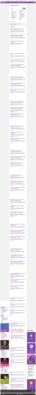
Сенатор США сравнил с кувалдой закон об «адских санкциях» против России (17, 182)
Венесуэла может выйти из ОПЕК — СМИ (16, 59)
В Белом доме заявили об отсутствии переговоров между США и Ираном (16, 151)
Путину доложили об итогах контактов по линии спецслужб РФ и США (17, 323)
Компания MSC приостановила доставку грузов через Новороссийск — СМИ (17, 237)
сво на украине (30, 354)
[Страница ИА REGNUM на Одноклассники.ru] (20, 394)
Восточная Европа (21, 14)
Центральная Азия (21, 15)
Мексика (20, 19)
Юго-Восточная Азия (14, 15)
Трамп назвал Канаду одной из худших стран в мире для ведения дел (17, 280)
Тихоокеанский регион (22, 10)
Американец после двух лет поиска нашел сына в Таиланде (18, 360)
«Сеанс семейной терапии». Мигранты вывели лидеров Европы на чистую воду (4, 388)
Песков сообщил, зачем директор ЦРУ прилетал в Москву (18, 354)
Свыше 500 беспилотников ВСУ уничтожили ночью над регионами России (4, 310)
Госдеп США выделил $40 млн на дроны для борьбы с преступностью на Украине (17, 336)
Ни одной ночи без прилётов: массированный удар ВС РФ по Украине (31, 362)
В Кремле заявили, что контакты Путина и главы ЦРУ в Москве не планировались (17, 330)
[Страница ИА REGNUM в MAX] (17, 394)
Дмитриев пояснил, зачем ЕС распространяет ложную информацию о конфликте (17, 108)
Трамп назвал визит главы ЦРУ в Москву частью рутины (16, 298)
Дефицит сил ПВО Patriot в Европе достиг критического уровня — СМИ (17, 126)
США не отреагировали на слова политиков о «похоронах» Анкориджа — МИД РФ (17, 77)
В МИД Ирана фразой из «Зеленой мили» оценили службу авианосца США (17, 200)
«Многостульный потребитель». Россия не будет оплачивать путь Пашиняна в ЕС (4, 353)
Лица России (25, 2)
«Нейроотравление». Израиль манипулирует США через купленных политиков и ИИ (17, 261)
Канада (20, 18)
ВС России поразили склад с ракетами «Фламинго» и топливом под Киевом (4, 330)
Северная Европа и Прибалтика (13, 17)
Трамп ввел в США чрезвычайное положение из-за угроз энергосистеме (17, 188)
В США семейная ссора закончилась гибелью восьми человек (17, 348)
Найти (24, 8)
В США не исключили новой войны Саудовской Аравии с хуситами (17, 89)
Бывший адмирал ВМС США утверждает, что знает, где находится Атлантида (17, 83)
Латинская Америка (14, 13)
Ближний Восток (21, 13)
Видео (21, 2)
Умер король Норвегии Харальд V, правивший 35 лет (4, 365)
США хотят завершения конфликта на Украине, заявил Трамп (17, 304)
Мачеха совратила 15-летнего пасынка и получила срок (16, 41)
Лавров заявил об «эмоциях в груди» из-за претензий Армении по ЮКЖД (4, 348)
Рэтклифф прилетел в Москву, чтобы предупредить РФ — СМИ (16, 175)
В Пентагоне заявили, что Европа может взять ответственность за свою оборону (17, 163)
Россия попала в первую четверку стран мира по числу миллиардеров (17, 139)
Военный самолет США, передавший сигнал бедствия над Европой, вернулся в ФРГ (17, 385)
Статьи (14, 2)
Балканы (12, 14)
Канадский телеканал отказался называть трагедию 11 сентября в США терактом (17, 102)
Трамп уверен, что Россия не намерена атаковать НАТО (16, 132)
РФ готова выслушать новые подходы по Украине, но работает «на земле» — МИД (17, 29)
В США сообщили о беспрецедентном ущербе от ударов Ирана (17, 379)
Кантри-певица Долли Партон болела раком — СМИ (17, 372)
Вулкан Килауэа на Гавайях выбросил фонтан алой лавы (17, 310)
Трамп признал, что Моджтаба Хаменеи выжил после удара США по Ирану (17, 274)
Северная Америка (21, 17)
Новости (11, 2)
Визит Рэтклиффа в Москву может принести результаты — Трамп (17, 286)
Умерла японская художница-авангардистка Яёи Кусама (17, 206)
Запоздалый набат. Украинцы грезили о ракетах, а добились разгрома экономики (4, 370)
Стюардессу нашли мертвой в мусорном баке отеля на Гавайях (17, 225)
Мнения (17, 2)
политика (3, 350)
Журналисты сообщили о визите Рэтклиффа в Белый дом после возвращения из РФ (17, 231)
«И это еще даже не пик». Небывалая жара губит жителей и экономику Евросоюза (4, 336)
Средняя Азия (13, 21)
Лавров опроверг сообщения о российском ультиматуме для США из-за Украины (17, 35)
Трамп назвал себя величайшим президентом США (17, 54)
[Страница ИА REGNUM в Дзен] (22, 394)
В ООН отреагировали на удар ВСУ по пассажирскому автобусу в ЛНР (16, 249)
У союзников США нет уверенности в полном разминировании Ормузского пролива (17, 255)
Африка (20, 11)
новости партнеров (30, 330)
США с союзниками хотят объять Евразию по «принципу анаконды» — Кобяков (17, 212)
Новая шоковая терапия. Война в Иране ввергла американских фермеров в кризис (17, 157)
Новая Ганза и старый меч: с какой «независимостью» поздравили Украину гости (4, 318)
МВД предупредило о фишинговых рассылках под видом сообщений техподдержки (4, 382)
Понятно (33, 391)
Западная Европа (13, 11)
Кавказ (12, 10)
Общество (2, 363)
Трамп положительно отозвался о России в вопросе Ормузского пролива (17, 114)
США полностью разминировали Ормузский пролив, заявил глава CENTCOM (17, 65)
